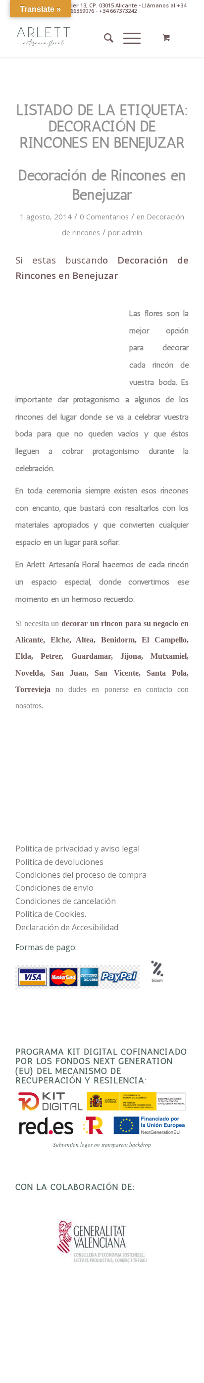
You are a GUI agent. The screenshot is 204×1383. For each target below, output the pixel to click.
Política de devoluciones (59, 861)
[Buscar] (103, 37)
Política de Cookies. (50, 913)
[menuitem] (103, 37)
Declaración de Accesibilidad (66, 927)
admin (132, 232)
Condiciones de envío (54, 887)
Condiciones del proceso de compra (81, 874)
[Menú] (127, 37)
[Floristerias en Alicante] (84, 37)
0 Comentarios (104, 216)
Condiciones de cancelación (65, 901)
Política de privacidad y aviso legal (77, 848)
